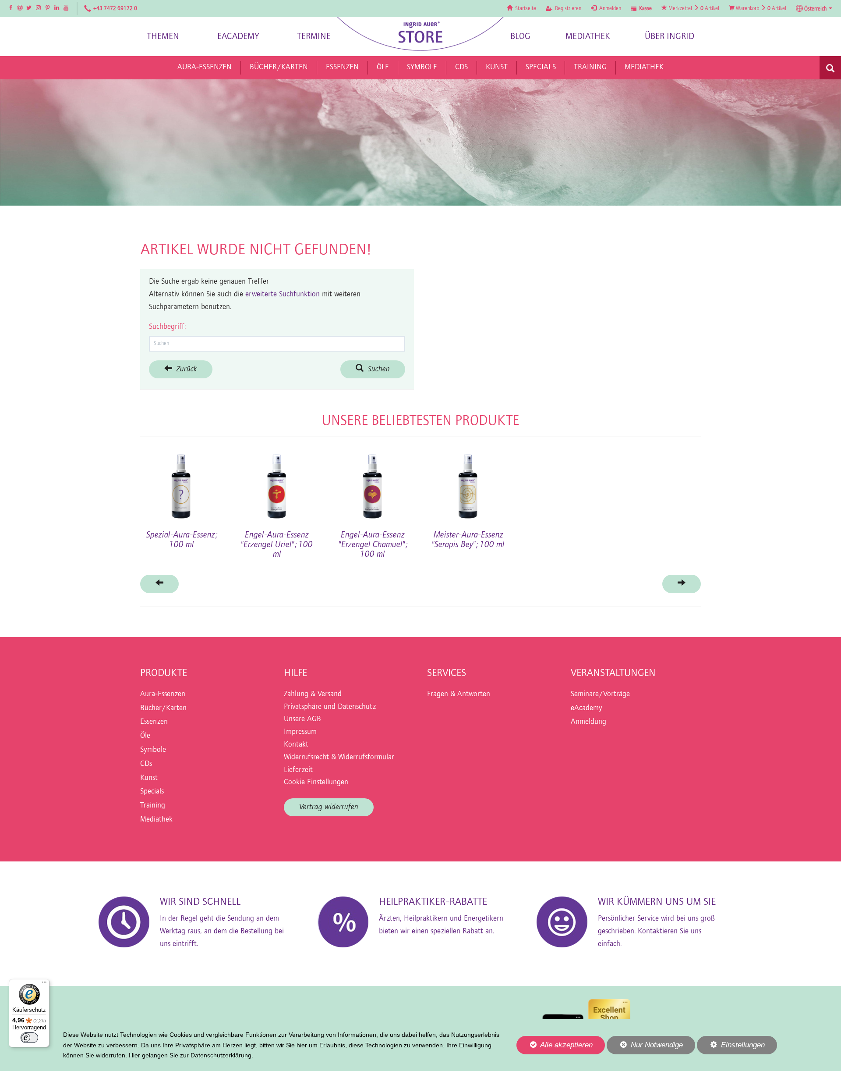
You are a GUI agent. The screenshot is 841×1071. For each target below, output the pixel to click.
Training (152, 806)
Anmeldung (588, 722)
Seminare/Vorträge (600, 694)
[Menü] (44, 984)
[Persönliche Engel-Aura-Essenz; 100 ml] (659, 482)
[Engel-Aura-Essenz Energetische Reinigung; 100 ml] (181, 482)
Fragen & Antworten (458, 694)
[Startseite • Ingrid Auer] (420, 34)
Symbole (153, 750)
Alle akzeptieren (554, 1044)
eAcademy (238, 36)
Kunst (149, 778)
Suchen (377, 369)
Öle (145, 736)
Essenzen (154, 722)
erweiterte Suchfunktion (282, 295)
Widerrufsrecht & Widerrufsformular (339, 757)
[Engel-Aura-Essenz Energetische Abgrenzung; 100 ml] (277, 482)
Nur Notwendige (645, 1047)
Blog (520, 36)
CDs (146, 764)
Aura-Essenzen (162, 694)
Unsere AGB (302, 719)
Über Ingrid (669, 36)
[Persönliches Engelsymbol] (373, 482)
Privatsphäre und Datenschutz (330, 707)
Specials (152, 792)
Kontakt (296, 745)
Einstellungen (731, 1047)
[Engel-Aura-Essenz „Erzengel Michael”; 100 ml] (468, 482)
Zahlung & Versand (313, 694)
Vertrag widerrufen (328, 807)
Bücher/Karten (163, 708)
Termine (314, 36)
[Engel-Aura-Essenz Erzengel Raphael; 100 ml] (564, 482)
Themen (163, 36)
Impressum (300, 732)
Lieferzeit (298, 770)
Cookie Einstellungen (316, 782)
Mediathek (587, 36)
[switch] (29, 1037)
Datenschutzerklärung (221, 1055)
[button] (814, 9)
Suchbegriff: (167, 327)
